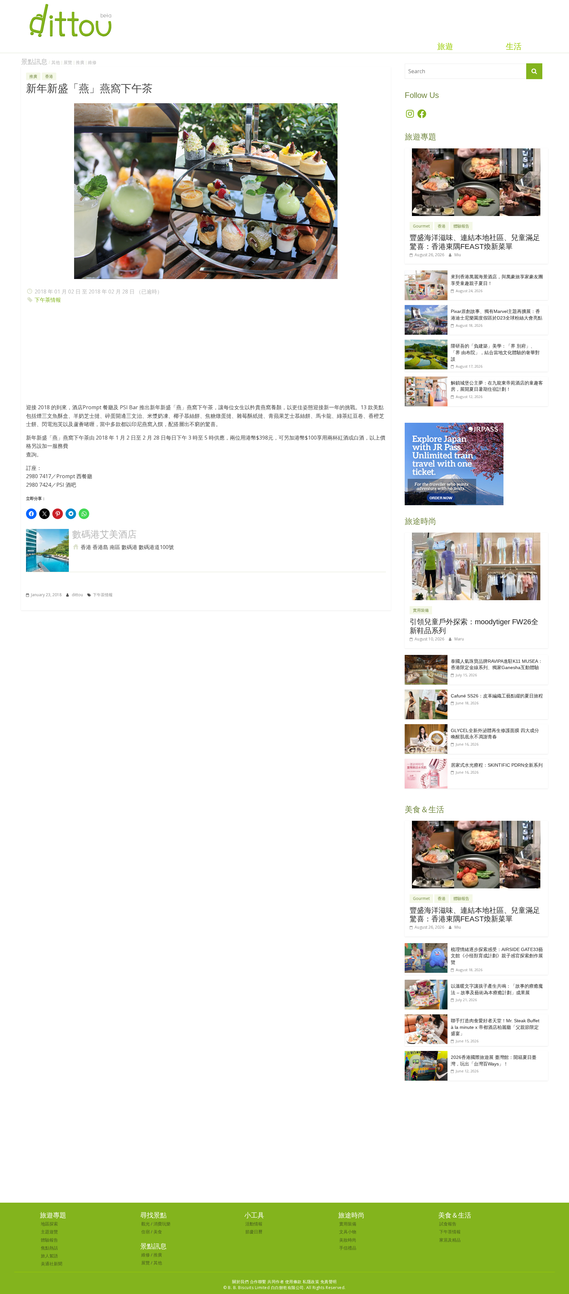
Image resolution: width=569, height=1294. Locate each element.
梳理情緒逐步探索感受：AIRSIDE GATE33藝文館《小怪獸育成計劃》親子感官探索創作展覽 (497, 956)
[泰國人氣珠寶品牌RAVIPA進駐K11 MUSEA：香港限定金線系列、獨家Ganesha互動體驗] (426, 658)
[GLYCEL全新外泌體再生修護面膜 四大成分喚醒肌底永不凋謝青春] (426, 727)
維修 (92, 62)
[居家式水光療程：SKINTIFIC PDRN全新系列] (426, 762)
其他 (55, 62)
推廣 (80, 62)
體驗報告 (461, 226)
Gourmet (421, 226)
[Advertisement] (206, 355)
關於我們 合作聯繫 (249, 1281)
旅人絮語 (49, 1256)
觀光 (145, 1224)
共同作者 (275, 1281)
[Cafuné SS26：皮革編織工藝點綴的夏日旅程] (426, 693)
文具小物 (347, 1232)
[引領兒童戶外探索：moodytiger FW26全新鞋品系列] (476, 536)
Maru (459, 639)
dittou (78, 595)
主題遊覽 (49, 1232)
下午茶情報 (48, 299)
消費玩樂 (162, 1224)
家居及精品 (450, 1240)
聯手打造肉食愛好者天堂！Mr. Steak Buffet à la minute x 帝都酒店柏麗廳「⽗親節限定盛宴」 (495, 1027)
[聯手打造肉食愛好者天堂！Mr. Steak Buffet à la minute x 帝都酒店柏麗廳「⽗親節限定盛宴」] (426, 1018)
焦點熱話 (49, 1248)
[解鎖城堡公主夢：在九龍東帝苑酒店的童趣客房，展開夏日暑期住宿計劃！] (426, 380)
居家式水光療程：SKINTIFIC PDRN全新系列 (497, 765)
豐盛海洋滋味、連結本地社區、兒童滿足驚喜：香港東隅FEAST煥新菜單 (475, 241)
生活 (514, 46)
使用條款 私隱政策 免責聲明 (311, 1281)
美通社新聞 (51, 1264)
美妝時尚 (347, 1240)
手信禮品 (347, 1248)
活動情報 (253, 1224)
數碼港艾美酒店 (104, 534)
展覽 (68, 62)
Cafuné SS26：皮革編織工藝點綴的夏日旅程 (497, 695)
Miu (457, 255)
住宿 (145, 1232)
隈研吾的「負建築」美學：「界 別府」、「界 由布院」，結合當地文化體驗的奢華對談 (495, 352)
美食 (157, 1232)
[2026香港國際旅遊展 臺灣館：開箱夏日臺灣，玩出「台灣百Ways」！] (426, 1054)
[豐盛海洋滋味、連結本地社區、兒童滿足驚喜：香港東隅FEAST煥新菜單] (476, 152)
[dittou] (70, 4)
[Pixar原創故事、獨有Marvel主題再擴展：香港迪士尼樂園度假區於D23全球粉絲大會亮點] (426, 308)
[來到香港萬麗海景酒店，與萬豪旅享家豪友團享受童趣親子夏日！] (426, 274)
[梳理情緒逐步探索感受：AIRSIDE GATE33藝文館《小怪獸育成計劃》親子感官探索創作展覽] (426, 946)
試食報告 (447, 1224)
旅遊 (445, 46)
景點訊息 (34, 61)
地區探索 (49, 1224)
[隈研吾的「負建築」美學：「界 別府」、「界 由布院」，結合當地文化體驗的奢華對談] (426, 343)
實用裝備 (421, 610)
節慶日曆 (253, 1232)
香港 (49, 76)
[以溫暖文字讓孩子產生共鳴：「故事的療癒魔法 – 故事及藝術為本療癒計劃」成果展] (426, 983)
